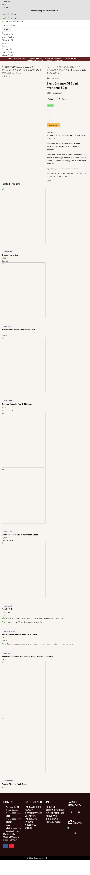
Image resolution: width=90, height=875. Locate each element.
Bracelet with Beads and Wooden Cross (18, 329)
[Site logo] (7, 21)
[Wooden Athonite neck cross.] (24, 688)
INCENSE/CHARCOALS (56, 70)
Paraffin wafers (8, 609)
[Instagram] (11, 846)
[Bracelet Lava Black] (24, 215)
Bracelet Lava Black (10, 255)
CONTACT (6, 7)
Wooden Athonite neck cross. (14, 784)
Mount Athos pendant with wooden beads (20, 534)
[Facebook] (5, 846)
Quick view (4, 246)
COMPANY (6, 1)
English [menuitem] (16, 14)
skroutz (65, 176)
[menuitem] (6, 14)
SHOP (4, 4)
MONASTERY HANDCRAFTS (66, 67)
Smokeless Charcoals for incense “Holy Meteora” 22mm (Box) (27, 656)
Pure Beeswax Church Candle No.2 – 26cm (19, 634)
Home (49, 67)
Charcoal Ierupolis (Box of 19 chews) (17, 404)
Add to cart (53, 125)
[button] (8, 251)
